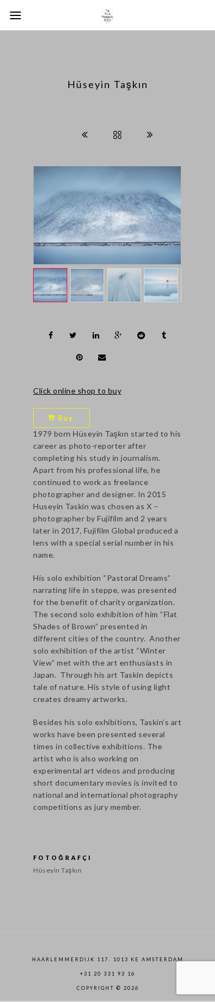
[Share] (51, 335)
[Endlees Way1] (107, 215)
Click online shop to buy (77, 390)
